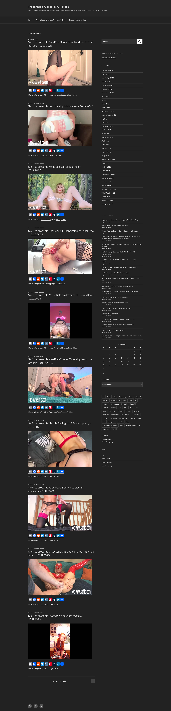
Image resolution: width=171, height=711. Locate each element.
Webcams (105, 200)
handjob (136, 411)
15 (134, 358)
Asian (114, 397)
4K (103, 397)
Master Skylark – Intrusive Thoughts (113, 330)
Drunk (103, 104)
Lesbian (104, 148)
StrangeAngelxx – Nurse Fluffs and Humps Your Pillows (120, 291)
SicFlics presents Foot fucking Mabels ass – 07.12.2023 (60, 106)
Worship (114, 429)
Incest (104, 133)
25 (109, 365)
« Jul (103, 373)
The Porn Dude (118, 53)
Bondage (105, 89)
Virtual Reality (106, 193)
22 (134, 361)
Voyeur (104, 197)
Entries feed (106, 458)
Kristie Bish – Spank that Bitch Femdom (115, 297)
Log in (104, 455)
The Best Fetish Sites (109, 57)
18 (109, 361)
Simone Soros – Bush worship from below (115, 302)
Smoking (104, 182)
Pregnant (105, 171)
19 (115, 361)
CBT (130, 400)
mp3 (104, 422)
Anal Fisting (45, 155)
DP (103, 100)
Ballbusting (122, 397)
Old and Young (106, 159)
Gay (103, 119)
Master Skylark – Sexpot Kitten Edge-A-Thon (116, 308)
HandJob (104, 126)
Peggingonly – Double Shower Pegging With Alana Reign (120, 220)
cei (135, 400)
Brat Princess (115, 400)
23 (140, 361)
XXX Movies (106, 204)
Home (30, 20)
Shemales (105, 178)
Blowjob (138, 397)
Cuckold (133, 404)
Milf (103, 156)
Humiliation (115, 415)
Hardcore (105, 130)
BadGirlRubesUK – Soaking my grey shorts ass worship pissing (122, 336)
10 (103, 358)
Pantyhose (111, 422)
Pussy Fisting (46, 220)
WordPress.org (107, 466)
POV (127, 422)
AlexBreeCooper (60, 95)
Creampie (124, 404)
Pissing (104, 167)
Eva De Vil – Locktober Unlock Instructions (116, 273)
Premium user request (110, 425)
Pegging (120, 422)
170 (65, 681)
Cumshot (106, 407)
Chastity (105, 404)
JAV (103, 141)
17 (103, 361)
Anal (57, 284)
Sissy (122, 425)
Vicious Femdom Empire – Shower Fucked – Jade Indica (120, 231)
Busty (124, 400)
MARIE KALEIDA (64, 348)
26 (115, 365)
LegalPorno (136, 415)
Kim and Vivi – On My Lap (110, 313)
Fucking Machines (108, 115)
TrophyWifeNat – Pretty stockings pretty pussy (117, 286)
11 (109, 358)
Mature (104, 152)
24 (103, 365)
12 (115, 358)
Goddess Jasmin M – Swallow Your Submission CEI (118, 324)
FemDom (105, 111)
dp (130, 407)
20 (122, 361)
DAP (103, 96)
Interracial (105, 137)
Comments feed (107, 462)
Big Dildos (44, 95)
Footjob (120, 411)
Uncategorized (106, 189)
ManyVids (113, 418)
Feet (103, 108)
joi (122, 415)
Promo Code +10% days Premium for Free (51, 20)
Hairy (103, 122)
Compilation (105, 93)
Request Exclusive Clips (77, 20)
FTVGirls (128, 411)
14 (128, 358)
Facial (104, 411)
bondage (105, 400)
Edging (136, 407)
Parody (104, 163)
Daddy (113, 407)
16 (140, 358)
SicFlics (74, 95)
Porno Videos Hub (48, 7)
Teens (104, 185)
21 (128, 361)
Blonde (131, 397)
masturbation (123, 418)
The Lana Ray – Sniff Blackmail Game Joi (115, 225)
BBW (103, 82)
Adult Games (106, 70)
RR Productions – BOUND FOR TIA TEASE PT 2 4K (118, 319)
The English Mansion (133, 425)
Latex (103, 145)
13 (122, 358)
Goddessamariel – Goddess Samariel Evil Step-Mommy (120, 267)
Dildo (69, 95)
